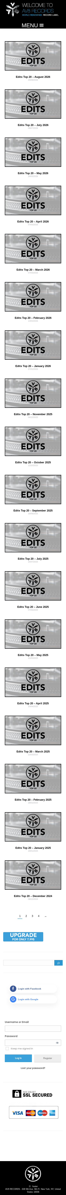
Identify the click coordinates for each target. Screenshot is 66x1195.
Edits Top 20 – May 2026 (33, 173)
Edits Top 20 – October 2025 (33, 462)
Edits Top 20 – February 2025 (33, 799)
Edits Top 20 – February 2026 (33, 317)
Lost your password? (33, 1068)
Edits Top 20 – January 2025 (33, 847)
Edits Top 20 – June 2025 (33, 606)
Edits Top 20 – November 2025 (33, 414)
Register (47, 1058)
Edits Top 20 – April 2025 (33, 703)
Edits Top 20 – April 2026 (33, 221)
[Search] (58, 963)
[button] (30, 25)
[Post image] (33, 56)
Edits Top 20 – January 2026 (33, 366)
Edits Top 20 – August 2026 (33, 76)
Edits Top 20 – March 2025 (33, 751)
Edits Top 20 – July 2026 (33, 125)
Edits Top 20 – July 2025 (33, 558)
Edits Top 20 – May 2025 (33, 655)
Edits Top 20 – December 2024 (33, 896)
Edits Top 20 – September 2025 (33, 510)
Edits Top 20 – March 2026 (33, 269)
